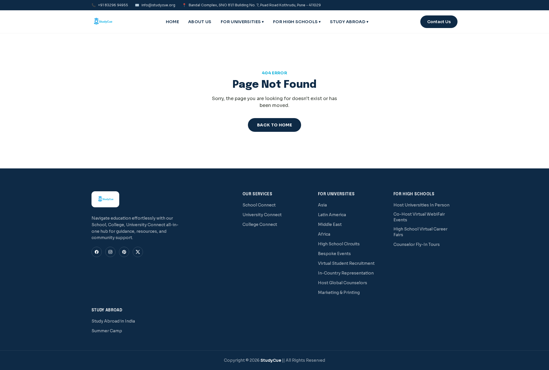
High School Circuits (339, 243)
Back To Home (274, 125)
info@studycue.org (155, 5)
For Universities (242, 21)
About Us (200, 21)
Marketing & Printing (339, 292)
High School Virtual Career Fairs (420, 231)
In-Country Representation (346, 273)
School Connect (259, 205)
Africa (324, 234)
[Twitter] (138, 252)
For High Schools (297, 21)
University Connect (262, 214)
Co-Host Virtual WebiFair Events (419, 217)
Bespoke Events (334, 253)
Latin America (332, 214)
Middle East (330, 224)
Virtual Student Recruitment (346, 263)
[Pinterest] (124, 252)
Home (172, 21)
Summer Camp (107, 330)
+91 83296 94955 (110, 5)
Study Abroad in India (113, 321)
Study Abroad (349, 21)
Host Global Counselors (342, 282)
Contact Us (439, 21)
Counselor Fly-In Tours (416, 244)
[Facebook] (97, 252)
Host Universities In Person (421, 205)
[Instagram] (110, 252)
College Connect (259, 224)
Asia (322, 205)
